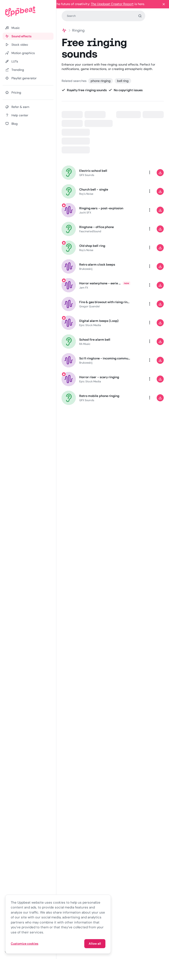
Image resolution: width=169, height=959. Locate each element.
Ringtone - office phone (96, 227)
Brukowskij (85, 269)
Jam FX (83, 287)
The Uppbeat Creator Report (112, 4)
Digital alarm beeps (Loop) (99, 321)
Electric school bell (93, 171)
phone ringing (101, 81)
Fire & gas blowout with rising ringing (104, 302)
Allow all (95, 944)
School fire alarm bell (94, 340)
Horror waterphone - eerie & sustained (100, 283)
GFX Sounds (86, 175)
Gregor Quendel (89, 306)
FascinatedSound (90, 231)
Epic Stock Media (90, 325)
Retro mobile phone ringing (99, 396)
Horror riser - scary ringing (99, 377)
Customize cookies (24, 944)
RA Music (85, 344)
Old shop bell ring (92, 246)
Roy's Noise (86, 194)
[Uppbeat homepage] (28, 11)
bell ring (123, 81)
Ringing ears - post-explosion (101, 208)
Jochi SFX (85, 212)
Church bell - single (93, 189)
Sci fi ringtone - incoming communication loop (104, 358)
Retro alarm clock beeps (97, 264)
